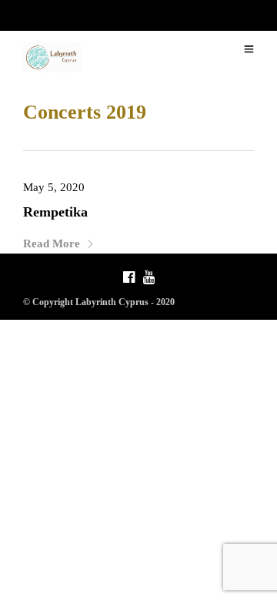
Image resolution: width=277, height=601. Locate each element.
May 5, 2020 (54, 187)
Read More (51, 243)
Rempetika (55, 212)
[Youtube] (149, 278)
